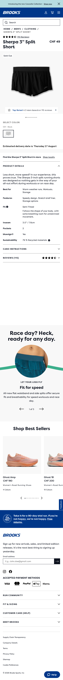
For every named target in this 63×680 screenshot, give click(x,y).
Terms (5, 648)
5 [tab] (30, 498)
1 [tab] (24, 498)
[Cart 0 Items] (52, 12)
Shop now (48, 4)
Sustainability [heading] (10, 240)
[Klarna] (46, 583)
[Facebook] (10, 571)
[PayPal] (27, 583)
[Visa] (7, 583)
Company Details (10, 643)
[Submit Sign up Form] (57, 561)
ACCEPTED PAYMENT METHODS (21, 577)
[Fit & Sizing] (31, 604)
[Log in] (46, 12)
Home (7, 29)
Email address (9, 556)
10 (36, 117)
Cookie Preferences (10, 665)
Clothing (30, 29)
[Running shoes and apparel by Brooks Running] (12, 12)
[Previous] (21, 409)
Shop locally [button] (49, 157)
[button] (31, 82)
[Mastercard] (17, 583)
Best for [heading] (7, 189)
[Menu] (59, 12)
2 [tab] (26, 498)
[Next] (41, 409)
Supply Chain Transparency (14, 637)
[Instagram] (4, 571)
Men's (17, 29)
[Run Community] (31, 595)
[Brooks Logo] (31, 536)
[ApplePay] (36, 583)
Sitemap (6, 659)
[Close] (59, 4)
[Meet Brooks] (31, 622)
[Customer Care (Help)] (31, 613)
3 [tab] (27, 498)
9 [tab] (36, 498)
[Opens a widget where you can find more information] (52, 675)
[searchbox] (33, 22)
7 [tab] (33, 498)
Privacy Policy (8, 654)
